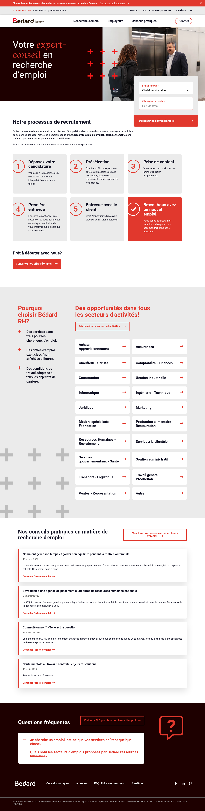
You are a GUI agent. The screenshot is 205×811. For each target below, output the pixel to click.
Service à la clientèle (151, 442)
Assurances (145, 347)
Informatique (89, 393)
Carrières (180, 10)
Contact (183, 21)
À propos (135, 10)
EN (191, 10)
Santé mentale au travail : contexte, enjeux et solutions (59, 664)
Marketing (143, 408)
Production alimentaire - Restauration (154, 424)
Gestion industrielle (151, 378)
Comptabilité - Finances (154, 363)
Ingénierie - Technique (153, 393)
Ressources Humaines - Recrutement (97, 441)
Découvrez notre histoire (112, 3)
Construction (89, 378)
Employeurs (115, 21)
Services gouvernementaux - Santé (99, 459)
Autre (140, 493)
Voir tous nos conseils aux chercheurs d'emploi (155, 535)
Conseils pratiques (144, 21)
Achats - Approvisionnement (94, 347)
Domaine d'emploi (150, 86)
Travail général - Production (148, 477)
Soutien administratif (152, 459)
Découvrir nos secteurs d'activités (99, 326)
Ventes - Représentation (97, 493)
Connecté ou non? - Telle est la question (49, 627)
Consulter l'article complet (37, 576)
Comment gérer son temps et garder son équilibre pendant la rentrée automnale (76, 554)
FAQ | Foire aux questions (157, 10)
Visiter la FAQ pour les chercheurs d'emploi (110, 720)
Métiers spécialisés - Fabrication (95, 424)
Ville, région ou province (153, 101)
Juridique (86, 408)
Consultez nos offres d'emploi (34, 263)
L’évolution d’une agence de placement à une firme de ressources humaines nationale (80, 591)
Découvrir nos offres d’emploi (157, 120)
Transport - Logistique (96, 477)
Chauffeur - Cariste (93, 363)
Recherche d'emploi (86, 21)
